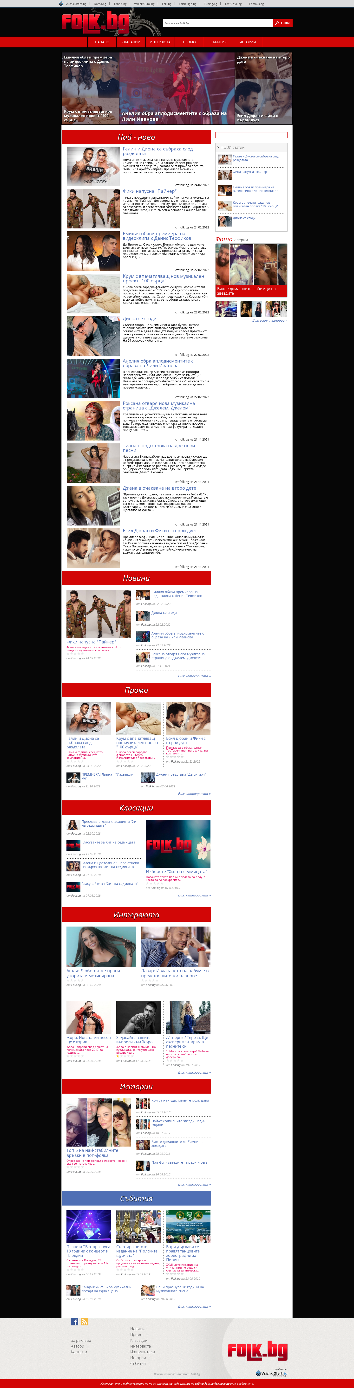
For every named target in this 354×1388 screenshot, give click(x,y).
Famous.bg (256, 4)
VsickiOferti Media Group (61, 3)
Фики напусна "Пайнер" (150, 191)
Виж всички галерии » (270, 320)
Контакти (79, 1352)
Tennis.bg (120, 4)
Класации (139, 1340)
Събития (138, 1363)
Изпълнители (142, 1352)
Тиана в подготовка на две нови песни (159, 447)
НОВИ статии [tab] (233, 147)
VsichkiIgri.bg (188, 4)
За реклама (81, 1340)
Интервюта (140, 1346)
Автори (77, 1346)
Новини (137, 1328)
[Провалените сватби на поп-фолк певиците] (276, 309)
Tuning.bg (210, 4)
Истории (138, 1357)
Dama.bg (100, 4)
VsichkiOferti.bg (76, 4)
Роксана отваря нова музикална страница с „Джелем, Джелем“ (159, 405)
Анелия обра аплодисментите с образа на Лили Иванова (158, 363)
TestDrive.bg (233, 4)
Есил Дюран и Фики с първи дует (160, 530)
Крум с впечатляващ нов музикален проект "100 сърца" (163, 278)
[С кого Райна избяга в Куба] (226, 309)
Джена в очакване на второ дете (159, 488)
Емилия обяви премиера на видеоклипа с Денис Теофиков (157, 235)
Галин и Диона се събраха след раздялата (158, 151)
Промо (136, 1334)
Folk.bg (166, 4)
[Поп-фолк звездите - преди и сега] (251, 309)
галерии (231, 239)
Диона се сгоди (140, 318)
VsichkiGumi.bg (144, 4)
